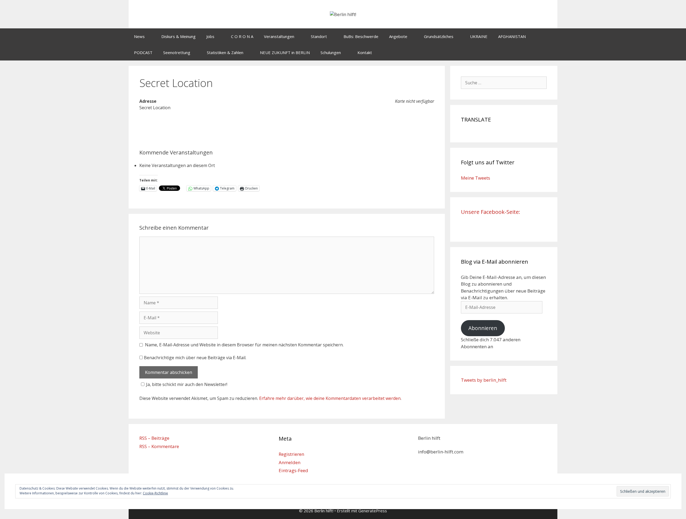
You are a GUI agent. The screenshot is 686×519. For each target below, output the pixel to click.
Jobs (210, 36)
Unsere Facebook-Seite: (490, 211)
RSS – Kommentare (159, 446)
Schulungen (330, 52)
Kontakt (364, 52)
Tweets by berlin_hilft (483, 380)
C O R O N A (242, 36)
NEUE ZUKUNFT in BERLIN (285, 52)
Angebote (398, 36)
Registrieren (291, 454)
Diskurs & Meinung (178, 36)
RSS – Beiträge (154, 438)
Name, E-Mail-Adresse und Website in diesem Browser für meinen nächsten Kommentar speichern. (244, 345)
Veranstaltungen (279, 36)
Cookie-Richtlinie (155, 493)
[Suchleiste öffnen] (549, 52)
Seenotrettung (176, 52)
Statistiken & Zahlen (225, 52)
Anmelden (289, 462)
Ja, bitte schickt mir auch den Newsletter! (186, 384)
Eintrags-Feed (293, 470)
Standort (319, 36)
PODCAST (143, 52)
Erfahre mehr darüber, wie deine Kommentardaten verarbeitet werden (330, 398)
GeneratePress (372, 510)
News (139, 36)
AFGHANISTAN (512, 36)
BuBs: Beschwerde (361, 36)
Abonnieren (482, 328)
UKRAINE (478, 36)
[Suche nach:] (504, 82)
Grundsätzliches (438, 36)
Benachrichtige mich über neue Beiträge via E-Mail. (195, 358)
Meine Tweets (475, 178)
